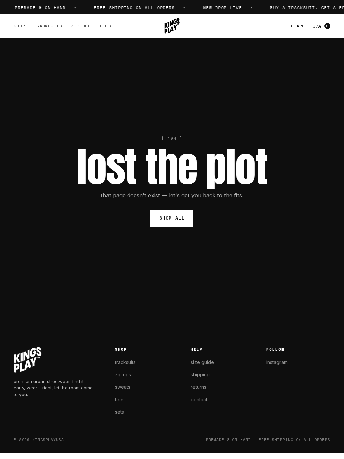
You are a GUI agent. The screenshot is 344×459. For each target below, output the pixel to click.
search (299, 26)
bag (321, 26)
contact (199, 399)
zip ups (81, 26)
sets (119, 412)
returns (198, 387)
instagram (277, 362)
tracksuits (48, 26)
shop (19, 26)
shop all (172, 218)
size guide (202, 362)
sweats (122, 387)
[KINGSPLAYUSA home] (172, 26)
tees (105, 26)
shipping (200, 374)
